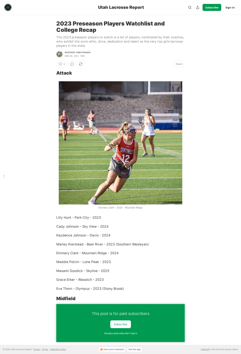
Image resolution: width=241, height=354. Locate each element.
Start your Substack (113, 349)
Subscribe (211, 7)
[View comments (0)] (72, 64)
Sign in (230, 7)
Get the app (134, 349)
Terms (45, 349)
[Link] (51, 73)
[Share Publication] (197, 7)
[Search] (189, 7)
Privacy (36, 349)
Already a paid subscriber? (120, 333)
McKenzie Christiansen (77, 52)
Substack (205, 349)
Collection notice (58, 349)
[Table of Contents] (3, 177)
